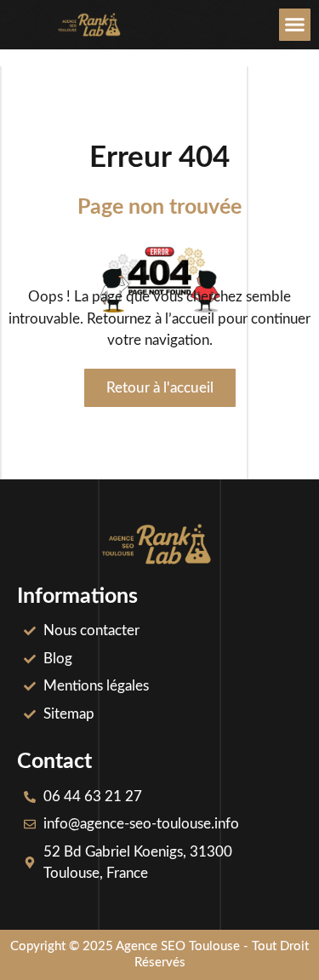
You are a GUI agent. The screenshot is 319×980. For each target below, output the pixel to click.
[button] (295, 25)
